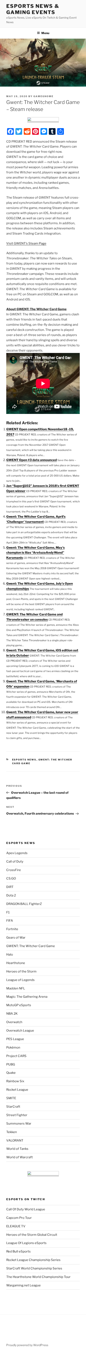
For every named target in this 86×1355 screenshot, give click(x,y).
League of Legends (20, 980)
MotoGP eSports (18, 1005)
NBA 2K (12, 1013)
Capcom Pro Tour (19, 1218)
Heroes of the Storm (21, 971)
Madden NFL (15, 988)
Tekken (11, 1132)
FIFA (9, 920)
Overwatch (14, 1022)
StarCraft (13, 1106)
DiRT (10, 887)
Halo (9, 954)
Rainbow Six (15, 1081)
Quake (11, 1073)
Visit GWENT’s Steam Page (26, 243)
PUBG (10, 1064)
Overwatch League (20, 1030)
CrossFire (13, 870)
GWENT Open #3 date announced (31, 460)
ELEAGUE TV (15, 1226)
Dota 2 (11, 895)
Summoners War (18, 1123)
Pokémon (13, 1047)
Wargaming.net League (23, 1285)
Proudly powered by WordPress (27, 1345)
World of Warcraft (19, 1157)
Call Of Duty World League (25, 1209)
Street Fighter (16, 1115)
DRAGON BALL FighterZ (24, 904)
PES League (15, 1039)
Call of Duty (14, 861)
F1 (8, 912)
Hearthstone (15, 963)
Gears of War (15, 937)
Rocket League (17, 1090)
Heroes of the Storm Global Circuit (31, 1235)
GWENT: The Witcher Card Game (30, 946)
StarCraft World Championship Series (34, 1268)
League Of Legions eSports (26, 1243)
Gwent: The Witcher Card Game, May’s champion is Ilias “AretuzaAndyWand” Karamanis (35, 553)
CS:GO (11, 878)
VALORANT (14, 1140)
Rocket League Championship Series (33, 1260)
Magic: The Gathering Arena (26, 997)
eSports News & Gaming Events (32, 9)
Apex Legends (17, 853)
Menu (45, 33)
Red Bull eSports (18, 1251)
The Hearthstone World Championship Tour (38, 1277)
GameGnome (43, 96)
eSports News (24, 759)
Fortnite (12, 929)
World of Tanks (17, 1149)
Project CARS (16, 1056)
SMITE (11, 1098)
